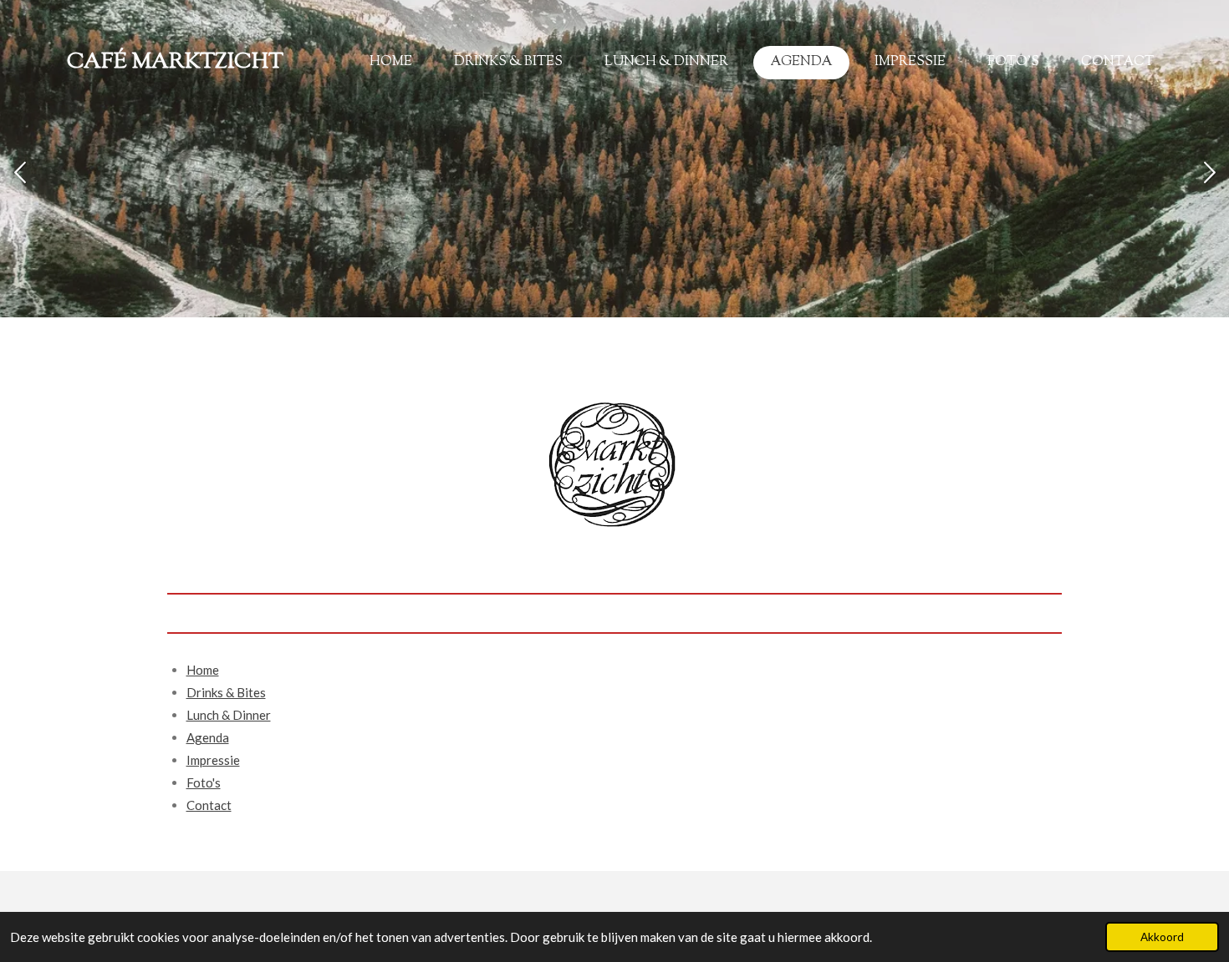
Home (202, 669)
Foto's (203, 782)
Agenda (207, 737)
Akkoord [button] (1162, 937)
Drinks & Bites (226, 692)
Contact (209, 805)
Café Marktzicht (175, 63)
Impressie (213, 759)
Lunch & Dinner (228, 714)
